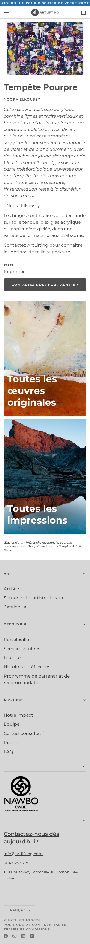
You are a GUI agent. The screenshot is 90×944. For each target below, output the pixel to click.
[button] (45, 574)
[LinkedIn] (23, 936)
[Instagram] (14, 936)
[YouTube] (32, 936)
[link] (45, 284)
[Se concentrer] (45, 48)
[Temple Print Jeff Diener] (45, 476)
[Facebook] (6, 936)
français (17, 910)
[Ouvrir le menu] (11, 12)
